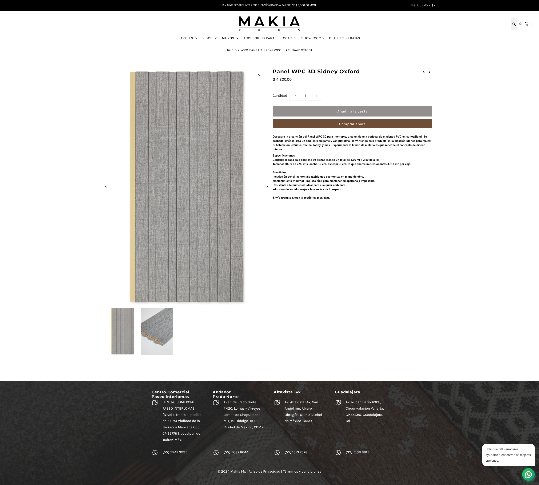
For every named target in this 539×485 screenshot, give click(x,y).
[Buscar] (514, 23)
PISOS (208, 38)
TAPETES (186, 38)
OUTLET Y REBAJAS (344, 38)
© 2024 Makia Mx (232, 471)
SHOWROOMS (312, 38)
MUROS (228, 38)
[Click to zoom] (259, 75)
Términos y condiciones (302, 471)
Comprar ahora (352, 124)
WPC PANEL (250, 50)
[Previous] (106, 187)
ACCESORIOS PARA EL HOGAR (268, 38)
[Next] (267, 187)
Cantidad (280, 95)
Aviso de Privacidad (264, 471)
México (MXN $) (423, 5)
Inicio (232, 50)
